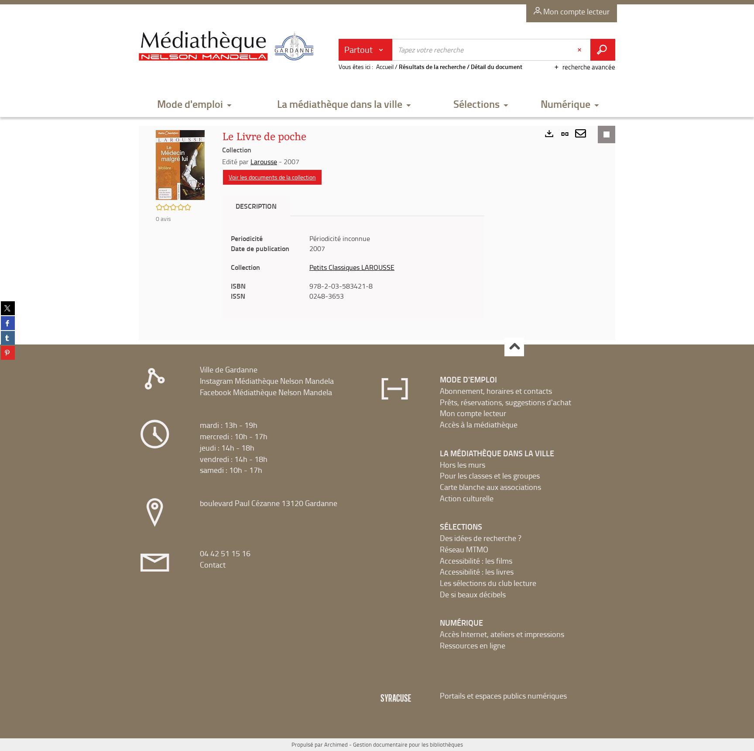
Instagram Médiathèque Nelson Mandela (267, 381)
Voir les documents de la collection (272, 177)
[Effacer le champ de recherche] (580, 50)
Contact (213, 564)
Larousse (263, 161)
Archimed (336, 744)
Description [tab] (256, 206)
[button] (194, 104)
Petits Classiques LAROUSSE (351, 267)
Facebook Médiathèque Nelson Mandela (266, 392)
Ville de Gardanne (228, 369)
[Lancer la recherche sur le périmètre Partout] (602, 50)
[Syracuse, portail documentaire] (228, 46)
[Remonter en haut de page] (514, 347)
